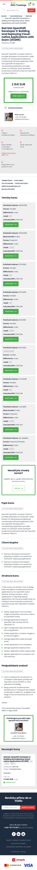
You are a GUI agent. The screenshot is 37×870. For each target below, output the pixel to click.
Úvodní (4, 16)
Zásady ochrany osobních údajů (18, 840)
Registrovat (9, 224)
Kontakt (17, 488)
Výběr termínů (17, 96)
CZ (4, 4)
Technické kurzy (16, 16)
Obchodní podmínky (18, 844)
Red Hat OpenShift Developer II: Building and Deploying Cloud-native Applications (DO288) (17, 759)
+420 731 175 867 (20, 117)
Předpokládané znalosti (11, 186)
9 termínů (7, 773)
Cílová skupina (7, 183)
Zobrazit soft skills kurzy (9, 154)
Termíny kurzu (7, 181)
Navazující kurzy (8, 189)
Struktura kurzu (21, 183)
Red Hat (29, 16)
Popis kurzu (18, 181)
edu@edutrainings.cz (22, 119)
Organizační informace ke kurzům (18, 847)
